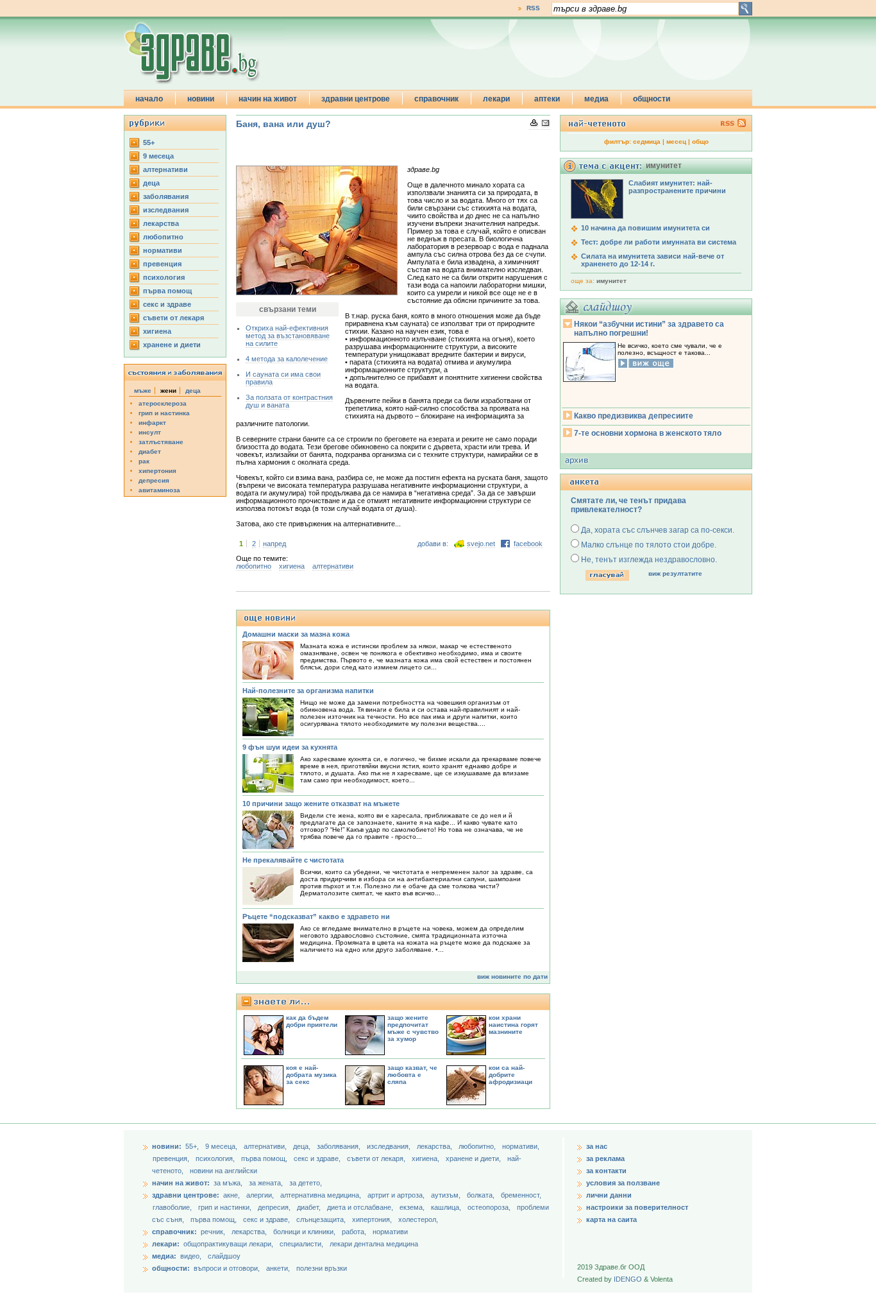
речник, (213, 1231)
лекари (496, 98)
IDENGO (628, 1279)
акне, (232, 1195)
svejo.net (481, 543)
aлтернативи (165, 169)
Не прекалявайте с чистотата (293, 860)
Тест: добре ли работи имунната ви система (658, 242)
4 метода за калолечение (287, 359)
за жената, (266, 1183)
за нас (596, 1146)
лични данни (609, 1195)
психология (164, 277)
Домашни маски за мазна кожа (296, 634)
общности (651, 98)
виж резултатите (675, 573)
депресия (154, 480)
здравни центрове (355, 98)
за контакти (606, 1170)
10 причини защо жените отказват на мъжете (321, 803)
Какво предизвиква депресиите (633, 415)
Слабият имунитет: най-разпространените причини (677, 186)
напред (274, 543)
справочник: (174, 1231)
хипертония (157, 470)
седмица (647, 141)
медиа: (164, 1256)
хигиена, (426, 1158)
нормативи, (520, 1146)
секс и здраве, (318, 1158)
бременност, (521, 1195)
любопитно (163, 237)
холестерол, (418, 1219)
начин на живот (268, 98)
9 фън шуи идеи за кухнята (289, 747)
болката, (481, 1195)
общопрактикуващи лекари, (228, 1244)
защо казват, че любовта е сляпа (412, 1074)
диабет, (310, 1207)
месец (676, 141)
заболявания (166, 196)
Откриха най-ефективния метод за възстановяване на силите (288, 335)
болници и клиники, (304, 1231)
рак (144, 461)
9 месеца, (222, 1146)
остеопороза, (489, 1207)
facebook (528, 543)
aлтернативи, (266, 1146)
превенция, (172, 1158)
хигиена (157, 331)
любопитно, (478, 1146)
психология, (216, 1158)
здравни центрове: (185, 1195)
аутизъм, (446, 1195)
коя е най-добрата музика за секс (311, 1074)
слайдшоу (224, 1256)
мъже (142, 390)
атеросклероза (163, 403)
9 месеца (158, 156)
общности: (171, 1268)
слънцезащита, (322, 1219)
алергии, (261, 1195)
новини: (166, 1146)
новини (200, 98)
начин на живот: (181, 1183)
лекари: (166, 1244)
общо (700, 141)
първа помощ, (265, 1158)
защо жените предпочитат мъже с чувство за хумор (413, 1028)
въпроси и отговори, (227, 1268)
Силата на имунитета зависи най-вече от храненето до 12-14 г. (652, 260)
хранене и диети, (474, 1158)
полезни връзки (321, 1268)
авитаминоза (159, 490)
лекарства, (435, 1146)
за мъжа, (228, 1183)
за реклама (605, 1158)
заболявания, (339, 1146)
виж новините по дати (512, 976)
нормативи (162, 250)
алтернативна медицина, (321, 1195)
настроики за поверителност (637, 1207)
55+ (149, 142)
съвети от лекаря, (377, 1158)
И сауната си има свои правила (283, 378)
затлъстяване (161, 441)
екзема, (413, 1207)
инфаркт (152, 422)
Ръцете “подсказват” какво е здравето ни (316, 916)
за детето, (305, 1183)
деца (151, 183)
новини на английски (223, 1170)
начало (149, 98)
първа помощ (167, 291)
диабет (150, 451)
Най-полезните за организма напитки (308, 690)
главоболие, (173, 1207)
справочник (436, 98)
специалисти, (301, 1244)
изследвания (166, 210)
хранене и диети (172, 344)
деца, (302, 1146)
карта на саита (611, 1219)
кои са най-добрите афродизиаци (510, 1074)
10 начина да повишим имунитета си (645, 228)
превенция (162, 264)
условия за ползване (623, 1183)
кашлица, (447, 1207)
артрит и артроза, (396, 1195)
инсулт (150, 432)
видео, (190, 1256)
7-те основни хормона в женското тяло (647, 433)
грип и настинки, (225, 1207)
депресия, (275, 1207)
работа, (354, 1231)
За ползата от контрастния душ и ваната (289, 401)
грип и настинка (164, 413)
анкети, (278, 1268)
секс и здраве (167, 304)
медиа (596, 98)
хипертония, (373, 1219)
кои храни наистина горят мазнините (513, 1024)
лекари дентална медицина (374, 1244)
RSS (533, 8)
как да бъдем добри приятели (311, 1021)
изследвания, (389, 1146)
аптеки (547, 98)
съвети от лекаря (173, 318)
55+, (193, 1146)
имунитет (611, 280)
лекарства (161, 223)
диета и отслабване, (361, 1207)
